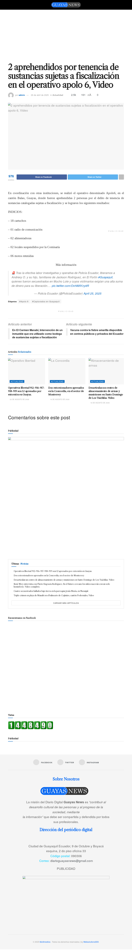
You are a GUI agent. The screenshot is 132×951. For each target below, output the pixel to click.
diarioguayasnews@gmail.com (71, 860)
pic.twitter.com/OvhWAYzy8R (70, 286)
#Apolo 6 (23, 301)
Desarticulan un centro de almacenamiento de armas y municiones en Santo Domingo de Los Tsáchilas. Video (64, 580)
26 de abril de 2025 (40, 94)
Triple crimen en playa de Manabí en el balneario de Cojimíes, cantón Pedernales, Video (54, 595)
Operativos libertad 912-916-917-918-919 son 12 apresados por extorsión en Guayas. (26, 391)
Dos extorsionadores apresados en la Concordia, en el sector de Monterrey (66, 391)
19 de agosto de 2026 (59, 399)
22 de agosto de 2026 (19, 399)
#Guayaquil (105, 277)
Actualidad (57, 94)
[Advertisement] (66, 33)
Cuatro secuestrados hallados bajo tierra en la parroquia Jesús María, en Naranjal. (51, 591)
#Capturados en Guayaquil (46, 301)
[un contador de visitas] (30, 725)
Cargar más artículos (66, 603)
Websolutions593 (91, 941)
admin (22, 94)
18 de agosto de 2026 (100, 403)
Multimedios (45, 941)
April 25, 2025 (92, 293)
